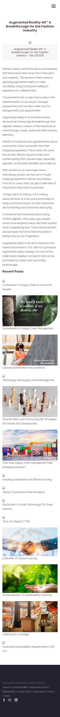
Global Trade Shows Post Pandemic (23, 492)
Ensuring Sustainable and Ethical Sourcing (27, 479)
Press (50, 691)
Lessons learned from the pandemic (23, 367)
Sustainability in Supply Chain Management (27, 328)
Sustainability (39, 691)
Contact (6, 696)
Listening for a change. (15, 634)
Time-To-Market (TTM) (16, 521)
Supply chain (24, 691)
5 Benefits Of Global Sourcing (19, 558)
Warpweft (22, 683)
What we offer (21, 687)
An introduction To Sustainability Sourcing (27, 595)
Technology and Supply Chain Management (28, 380)
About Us (7, 687)
